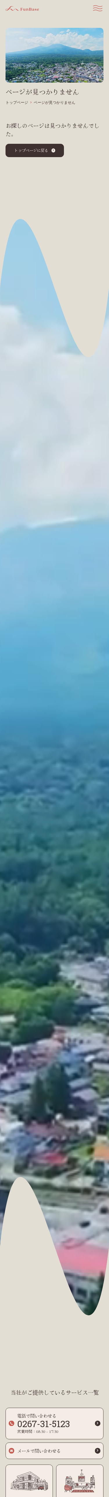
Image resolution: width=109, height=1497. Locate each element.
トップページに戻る (31, 150)
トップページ (17, 103)
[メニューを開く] (97, 8)
